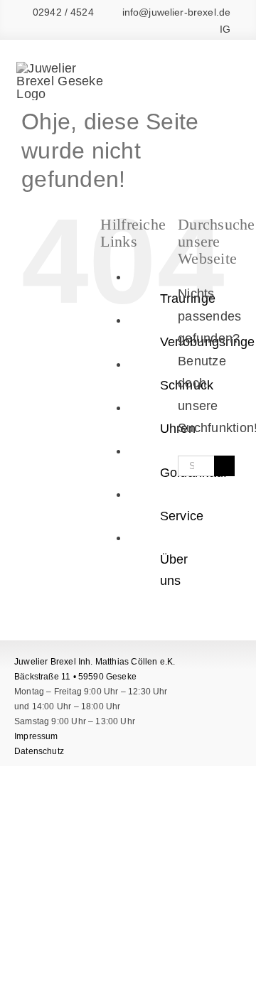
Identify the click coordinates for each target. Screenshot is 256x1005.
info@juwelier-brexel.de (176, 12)
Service (182, 516)
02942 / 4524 (63, 12)
